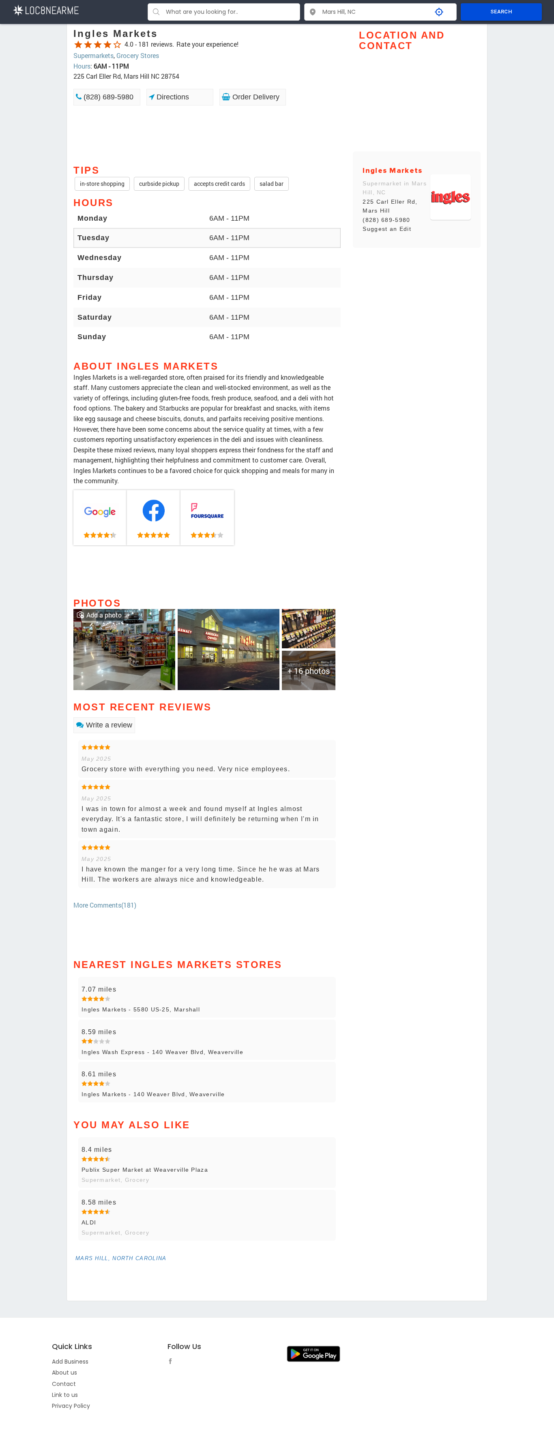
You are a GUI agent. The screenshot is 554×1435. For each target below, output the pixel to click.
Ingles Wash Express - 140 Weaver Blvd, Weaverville (162, 1052)
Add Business (70, 1362)
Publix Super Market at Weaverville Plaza (145, 1169)
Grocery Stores (137, 55)
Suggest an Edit (387, 229)
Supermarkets (93, 55)
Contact (64, 1384)
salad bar (271, 183)
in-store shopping (102, 183)
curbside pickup (159, 183)
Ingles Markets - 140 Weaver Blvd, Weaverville (153, 1094)
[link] (100, 517)
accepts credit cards (219, 183)
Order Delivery (254, 97)
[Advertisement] (207, 134)
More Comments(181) (104, 905)
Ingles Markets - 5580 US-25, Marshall (141, 1009)
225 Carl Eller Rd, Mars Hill (390, 206)
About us (64, 1372)
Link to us (65, 1395)
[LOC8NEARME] (45, 9)
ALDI (89, 1222)
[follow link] (172, 1362)
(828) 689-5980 (107, 97)
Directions (172, 97)
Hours (81, 66)
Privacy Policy (71, 1406)
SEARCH (501, 12)
